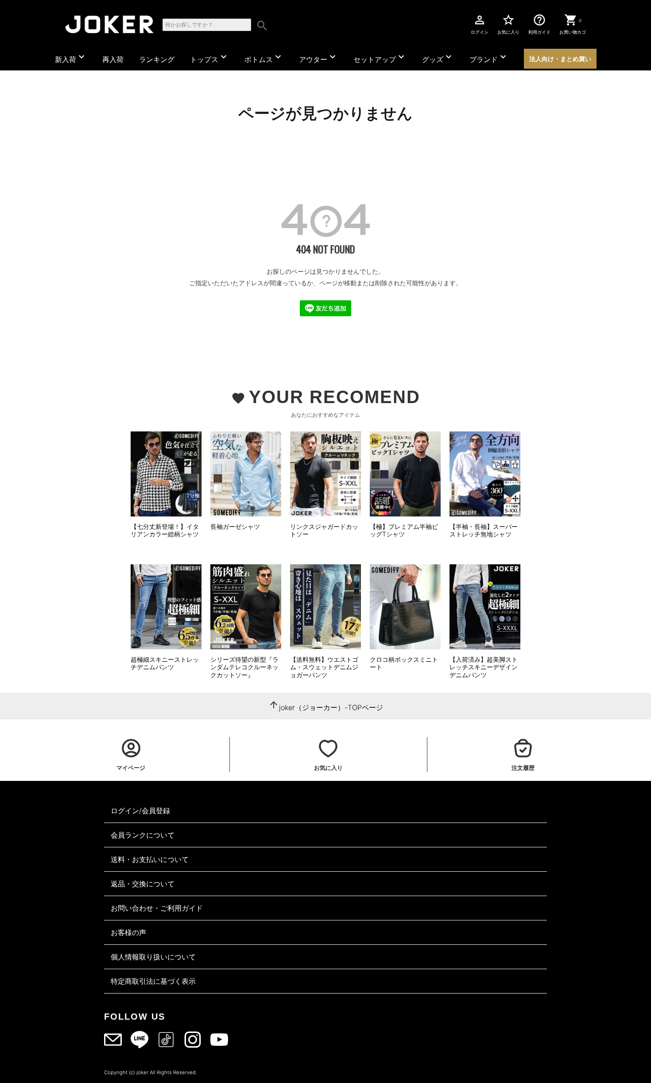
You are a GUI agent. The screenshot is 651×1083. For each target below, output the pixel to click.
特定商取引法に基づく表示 (153, 981)
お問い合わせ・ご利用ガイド (157, 908)
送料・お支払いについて (150, 859)
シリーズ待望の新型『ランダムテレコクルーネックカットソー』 (244, 667)
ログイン (479, 24)
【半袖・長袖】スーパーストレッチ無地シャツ (484, 530)
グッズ (438, 57)
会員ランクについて (142, 835)
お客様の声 (128, 932)
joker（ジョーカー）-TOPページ (331, 707)
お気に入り (508, 24)
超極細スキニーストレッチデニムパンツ (165, 663)
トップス (209, 57)
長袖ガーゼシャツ (235, 526)
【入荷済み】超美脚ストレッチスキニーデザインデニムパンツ (484, 667)
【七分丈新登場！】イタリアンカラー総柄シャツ (165, 530)
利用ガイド (539, 24)
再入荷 (113, 59)
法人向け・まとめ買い (560, 58)
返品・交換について (142, 883)
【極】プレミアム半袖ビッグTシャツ (404, 530)
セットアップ (380, 57)
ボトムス (263, 57)
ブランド (488, 57)
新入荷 (71, 57)
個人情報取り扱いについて (153, 956)
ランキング (156, 59)
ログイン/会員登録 (140, 810)
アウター (318, 57)
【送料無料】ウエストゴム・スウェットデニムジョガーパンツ (324, 667)
